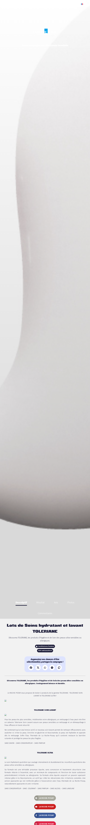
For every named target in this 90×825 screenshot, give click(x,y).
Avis (56, 602)
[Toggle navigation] (87, 4)
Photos (70, 602)
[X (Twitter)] (38, 667)
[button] (82, 4)
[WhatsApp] (45, 667)
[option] (21, 602)
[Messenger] (52, 667)
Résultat (40, 602)
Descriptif (21, 602)
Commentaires (45, 613)
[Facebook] (31, 667)
